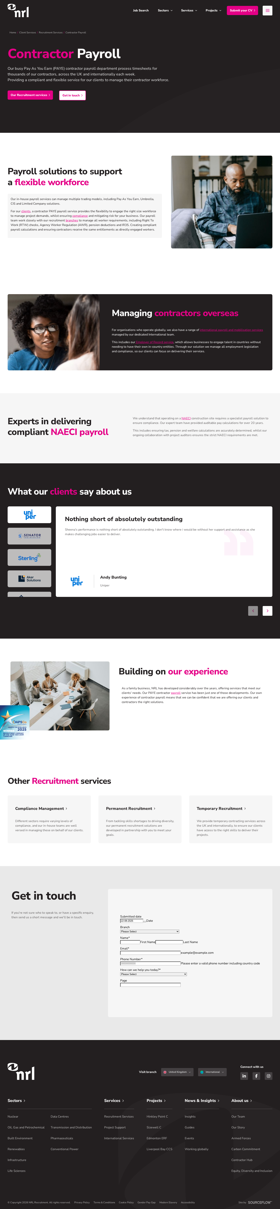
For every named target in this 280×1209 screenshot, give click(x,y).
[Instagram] (268, 1076)
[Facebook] (256, 1076)
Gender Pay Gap (147, 1202)
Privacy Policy (82, 1202)
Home (13, 32)
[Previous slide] (253, 611)
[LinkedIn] (244, 1076)
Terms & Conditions (104, 1202)
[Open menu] (267, 10)
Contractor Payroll (76, 32)
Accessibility (188, 1202)
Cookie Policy (126, 1202)
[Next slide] (267, 611)
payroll (176, 693)
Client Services (27, 32)
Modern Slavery (168, 1202)
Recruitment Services (50, 32)
